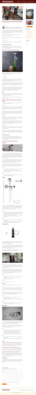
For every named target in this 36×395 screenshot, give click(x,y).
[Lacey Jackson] (4, 27)
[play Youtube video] (30, 22)
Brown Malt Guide (28, 30)
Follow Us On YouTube (29, 26)
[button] (20, 1)
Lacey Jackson (6, 26)
